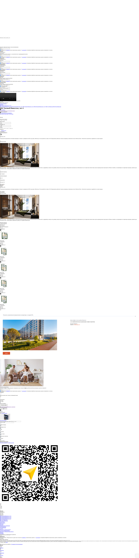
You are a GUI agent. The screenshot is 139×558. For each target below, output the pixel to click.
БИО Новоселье (3, 6)
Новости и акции (3, 2)
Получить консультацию (4, 441)
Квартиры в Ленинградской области (7, 531)
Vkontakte (2, 533)
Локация (1, 15)
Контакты (2, 3)
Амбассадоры (2, 7)
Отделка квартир (3, 420)
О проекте (3, 109)
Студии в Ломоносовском (5, 530)
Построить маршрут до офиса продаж (7, 442)
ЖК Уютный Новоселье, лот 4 (5, 105)
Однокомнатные (3, 526)
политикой (24, 50)
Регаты (1, 4)
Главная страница (3, 103)
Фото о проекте (3, 13)
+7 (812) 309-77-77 (77, 324)
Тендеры (1, 14)
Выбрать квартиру (3, 17)
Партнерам (2, 31)
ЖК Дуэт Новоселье (49, 106)
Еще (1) (1, 185)
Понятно (1, 545)
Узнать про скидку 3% (3, 111)
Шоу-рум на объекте (4, 5)
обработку (8, 50)
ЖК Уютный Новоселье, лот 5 (17, 106)
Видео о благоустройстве (4, 25)
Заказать (1, 51)
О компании (2, 1)
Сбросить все (3, 130)
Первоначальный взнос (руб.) (5, 421)
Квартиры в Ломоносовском (5, 529)
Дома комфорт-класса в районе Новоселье (78, 320)
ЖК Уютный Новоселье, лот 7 (39, 106)
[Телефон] (1, 22)
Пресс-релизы (2, 522)
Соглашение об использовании (17, 544)
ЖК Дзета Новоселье (57, 106)
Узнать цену (2, 240)
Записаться (2, 58)
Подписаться (2, 536)
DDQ (7, 542)
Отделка (1, 16)
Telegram (1, 532)
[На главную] (6, 11)
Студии (1, 528)
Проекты (1, 12)
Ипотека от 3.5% (3, 32)
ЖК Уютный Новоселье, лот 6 (28, 106)
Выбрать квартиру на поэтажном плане (7, 110)
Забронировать (2, 64)
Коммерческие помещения (5, 525)
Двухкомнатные (3, 527)
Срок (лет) (2, 422)
